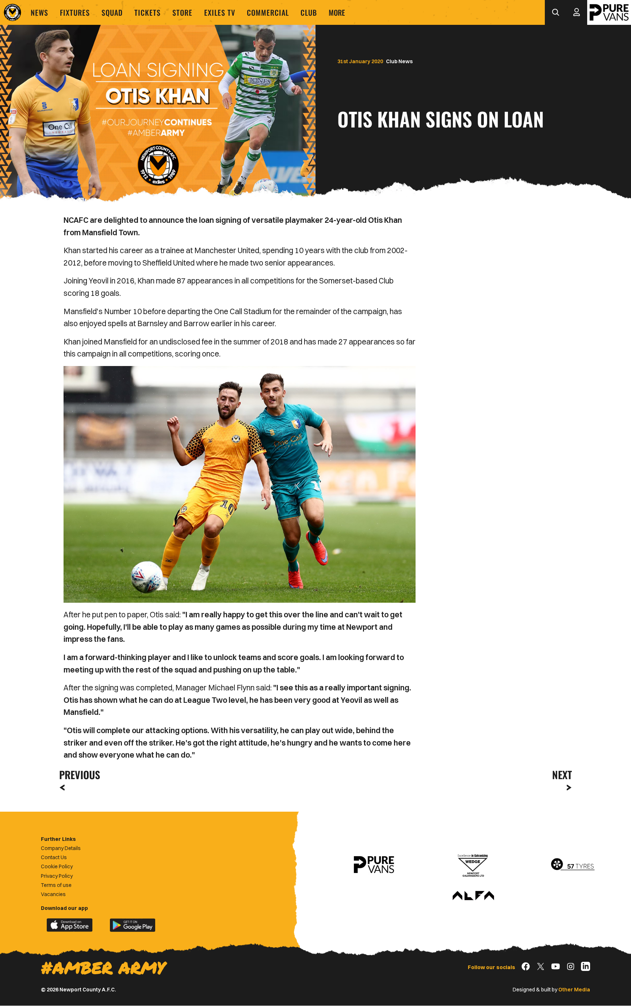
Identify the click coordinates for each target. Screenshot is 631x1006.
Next (562, 774)
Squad (112, 12)
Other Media (574, 989)
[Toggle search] (555, 12)
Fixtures (75, 12)
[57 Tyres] (572, 864)
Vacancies (53, 894)
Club (309, 12)
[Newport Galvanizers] (473, 864)
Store (182, 12)
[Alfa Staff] (473, 896)
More (337, 12)
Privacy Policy (57, 876)
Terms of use (56, 885)
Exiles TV (219, 12)
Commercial (268, 12)
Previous (77, 774)
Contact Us (54, 857)
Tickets (147, 12)
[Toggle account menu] (576, 12)
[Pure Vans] (609, 12)
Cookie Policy (57, 866)
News (39, 12)
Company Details (61, 848)
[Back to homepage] (12, 12)
